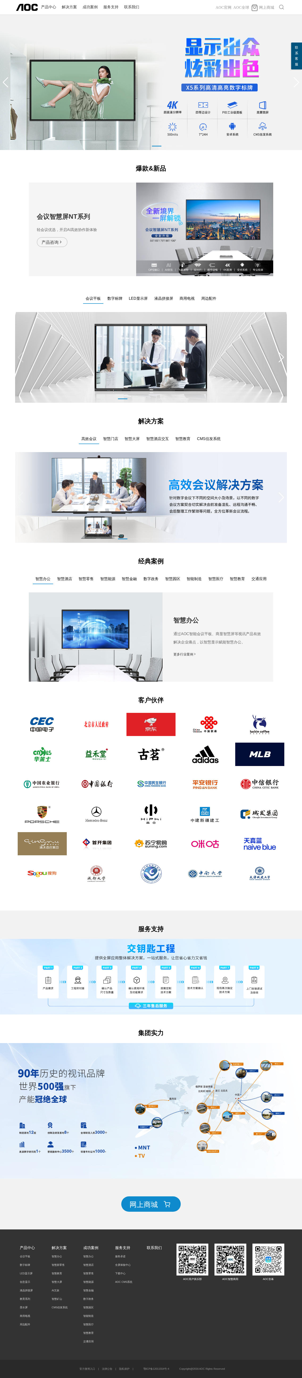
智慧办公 (57, 1256)
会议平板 (25, 1256)
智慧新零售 (58, 1264)
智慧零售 (88, 1273)
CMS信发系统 (60, 1307)
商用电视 (25, 1315)
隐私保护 (124, 1368)
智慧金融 (88, 1290)
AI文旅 (55, 1290)
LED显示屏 (26, 1273)
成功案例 (90, 7)
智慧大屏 (57, 1281)
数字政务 (88, 1298)
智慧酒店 (88, 1264)
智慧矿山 (57, 1298)
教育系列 (25, 1298)
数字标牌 (25, 1264)
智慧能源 (88, 1281)
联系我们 (131, 7)
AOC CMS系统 (123, 1281)
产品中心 (48, 7)
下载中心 (120, 1273)
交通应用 (88, 1341)
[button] (296, 82)
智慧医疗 (88, 1324)
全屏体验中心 (123, 1264)
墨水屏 (24, 1307)
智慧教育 (57, 1273)
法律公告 (107, 1368)
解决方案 (69, 7)
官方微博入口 (87, 1368)
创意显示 (25, 1281)
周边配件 (25, 1324)
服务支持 (110, 7)
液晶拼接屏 (26, 1290)
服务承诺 (120, 1256)
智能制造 (88, 1315)
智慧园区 (88, 1307)
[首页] (27, 7)
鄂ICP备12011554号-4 (156, 1368)
